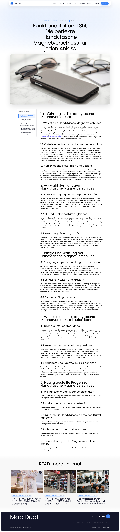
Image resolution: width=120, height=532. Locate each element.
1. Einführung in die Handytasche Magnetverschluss (27, 116)
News (83, 522)
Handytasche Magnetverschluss (51, 137)
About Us (94, 527)
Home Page (76, 522)
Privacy (99, 527)
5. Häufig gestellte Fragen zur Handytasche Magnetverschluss (27, 133)
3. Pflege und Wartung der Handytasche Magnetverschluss (27, 124)
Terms (104, 527)
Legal (108, 527)
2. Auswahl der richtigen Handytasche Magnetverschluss (27, 120)
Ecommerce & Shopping (50, 20)
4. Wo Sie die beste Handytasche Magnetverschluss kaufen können (27, 129)
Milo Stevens (73, 20)
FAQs (89, 522)
